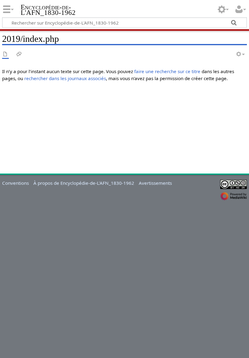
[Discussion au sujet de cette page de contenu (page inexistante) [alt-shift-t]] (19, 54)
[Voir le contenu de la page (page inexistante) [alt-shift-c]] (5, 54)
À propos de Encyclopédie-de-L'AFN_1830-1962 (83, 183)
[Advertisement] (124, 128)
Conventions (15, 183)
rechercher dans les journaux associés (65, 78)
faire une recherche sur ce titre (167, 71)
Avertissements (155, 183)
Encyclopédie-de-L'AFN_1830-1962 (48, 10)
